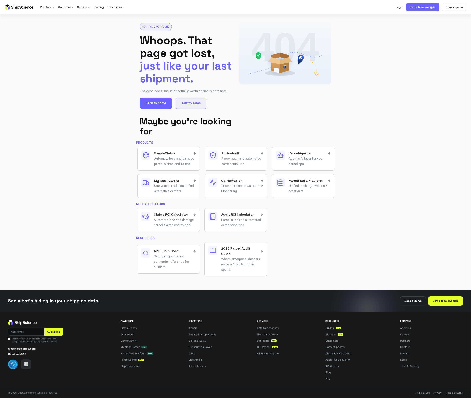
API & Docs (332, 366)
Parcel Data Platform (136, 353)
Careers (405, 334)
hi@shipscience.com (22, 348)
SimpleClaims (129, 327)
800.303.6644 (17, 353)
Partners (405, 340)
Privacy (437, 392)
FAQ (327, 378)
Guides (332, 327)
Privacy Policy (29, 341)
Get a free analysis (422, 7)
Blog (328, 372)
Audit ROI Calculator (337, 359)
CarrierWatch (128, 340)
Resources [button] (116, 7)
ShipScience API (130, 366)
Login (399, 7)
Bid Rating (266, 340)
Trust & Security (409, 366)
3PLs (192, 353)
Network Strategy (268, 334)
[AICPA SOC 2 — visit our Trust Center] (13, 364)
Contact (405, 346)
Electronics (195, 359)
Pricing (99, 7)
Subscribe (53, 331)
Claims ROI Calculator (338, 353)
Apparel (193, 327)
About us (405, 327)
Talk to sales (191, 103)
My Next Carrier (133, 346)
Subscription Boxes (200, 346)
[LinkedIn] (26, 364)
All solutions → (197, 366)
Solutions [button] (65, 7)
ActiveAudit (127, 334)
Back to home (156, 103)
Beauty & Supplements (202, 334)
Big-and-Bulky (197, 340)
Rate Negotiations (268, 327)
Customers (331, 340)
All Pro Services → (268, 353)
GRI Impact (267, 346)
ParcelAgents (132, 359)
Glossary (333, 334)
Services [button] (83, 7)
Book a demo (454, 7)
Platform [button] (47, 7)
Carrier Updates (335, 346)
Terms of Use (422, 392)
